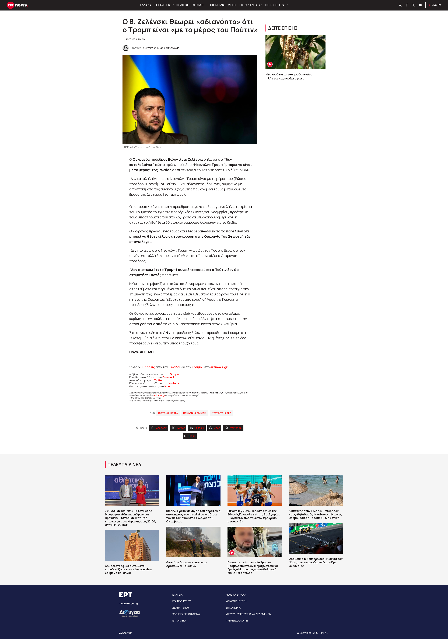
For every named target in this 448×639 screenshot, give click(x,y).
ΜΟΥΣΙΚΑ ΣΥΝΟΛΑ (236, 594)
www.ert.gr (125, 632)
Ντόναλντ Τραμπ (221, 412)
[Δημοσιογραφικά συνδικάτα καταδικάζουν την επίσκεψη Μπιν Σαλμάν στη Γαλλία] (132, 545)
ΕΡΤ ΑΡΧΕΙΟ (179, 620)
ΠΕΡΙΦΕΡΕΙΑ (162, 5)
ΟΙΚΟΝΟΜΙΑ (217, 5)
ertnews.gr (159, 395)
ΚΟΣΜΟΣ (199, 5)
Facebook (168, 377)
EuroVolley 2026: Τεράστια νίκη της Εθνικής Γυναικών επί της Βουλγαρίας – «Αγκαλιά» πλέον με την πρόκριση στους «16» (253, 516)
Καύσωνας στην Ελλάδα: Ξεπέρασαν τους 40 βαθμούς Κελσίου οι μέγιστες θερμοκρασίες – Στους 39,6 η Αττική (315, 514)
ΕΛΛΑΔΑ (145, 5)
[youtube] (420, 5)
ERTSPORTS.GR (251, 5)
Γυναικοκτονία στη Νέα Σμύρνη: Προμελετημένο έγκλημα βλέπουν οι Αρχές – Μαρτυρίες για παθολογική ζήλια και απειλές (252, 567)
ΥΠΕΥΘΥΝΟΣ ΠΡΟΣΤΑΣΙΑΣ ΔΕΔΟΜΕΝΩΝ (248, 614)
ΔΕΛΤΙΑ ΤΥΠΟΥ (180, 607)
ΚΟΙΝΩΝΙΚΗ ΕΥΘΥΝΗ (237, 601)
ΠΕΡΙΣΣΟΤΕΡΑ (274, 5)
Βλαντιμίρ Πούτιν (168, 412)
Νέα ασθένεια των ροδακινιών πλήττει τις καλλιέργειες (289, 76)
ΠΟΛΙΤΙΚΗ (182, 5)
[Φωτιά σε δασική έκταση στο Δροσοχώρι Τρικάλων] (193, 542)
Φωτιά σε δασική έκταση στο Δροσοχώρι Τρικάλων (186, 564)
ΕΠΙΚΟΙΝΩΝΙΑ (233, 607)
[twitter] (413, 5)
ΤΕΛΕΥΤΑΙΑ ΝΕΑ (124, 464)
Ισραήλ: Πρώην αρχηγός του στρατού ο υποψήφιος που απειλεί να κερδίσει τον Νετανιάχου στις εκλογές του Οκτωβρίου (193, 516)
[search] (400, 5)
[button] (172, 5)
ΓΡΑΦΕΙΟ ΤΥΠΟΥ (181, 601)
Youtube (174, 383)
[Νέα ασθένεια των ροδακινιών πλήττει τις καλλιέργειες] (295, 52)
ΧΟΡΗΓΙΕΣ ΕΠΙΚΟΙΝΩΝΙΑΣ (186, 614)
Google (174, 374)
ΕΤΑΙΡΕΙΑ (177, 594)
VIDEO (232, 5)
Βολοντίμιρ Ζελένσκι (194, 412)
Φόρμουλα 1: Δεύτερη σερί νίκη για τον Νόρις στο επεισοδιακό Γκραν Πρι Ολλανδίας (316, 562)
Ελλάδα (174, 367)
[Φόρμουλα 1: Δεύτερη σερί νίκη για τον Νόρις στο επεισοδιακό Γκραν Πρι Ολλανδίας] (316, 538)
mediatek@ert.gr (129, 603)
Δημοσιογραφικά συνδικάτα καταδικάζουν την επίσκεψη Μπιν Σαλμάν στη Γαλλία (128, 569)
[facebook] (407, 5)
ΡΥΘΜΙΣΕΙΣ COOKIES (237, 620)
